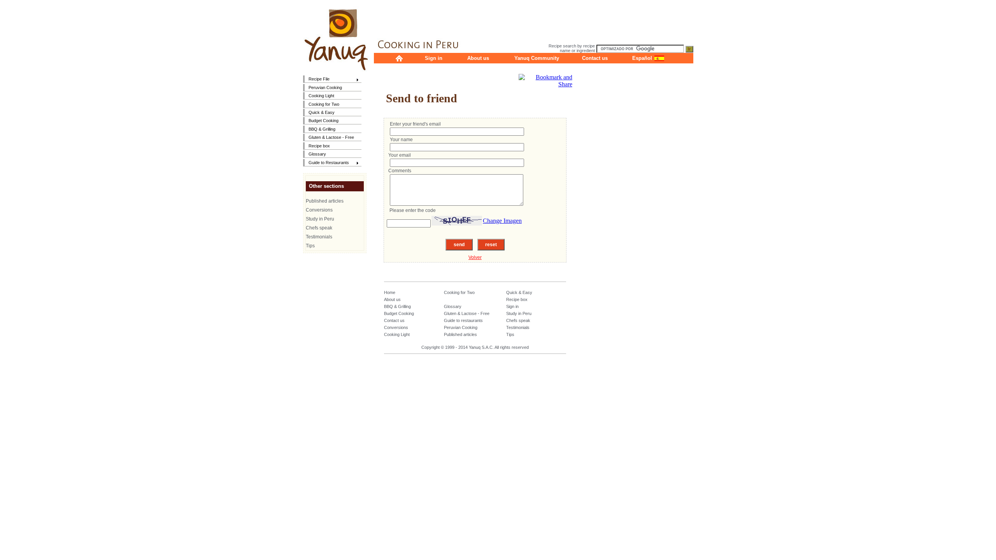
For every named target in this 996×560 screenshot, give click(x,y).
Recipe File (316, 79)
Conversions (319, 210)
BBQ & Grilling (322, 129)
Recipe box (319, 146)
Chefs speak (319, 228)
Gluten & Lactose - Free (331, 137)
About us (478, 58)
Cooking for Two (324, 104)
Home (389, 292)
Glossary (317, 154)
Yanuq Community (536, 58)
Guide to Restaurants (326, 163)
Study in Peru (320, 219)
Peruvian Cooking (325, 87)
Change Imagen (502, 220)
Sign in (433, 58)
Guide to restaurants (463, 320)
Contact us (595, 58)
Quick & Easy (322, 112)
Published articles (325, 201)
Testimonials (319, 237)
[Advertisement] (533, 17)
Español (642, 58)
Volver (475, 257)
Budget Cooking (323, 120)
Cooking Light (321, 95)
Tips (310, 245)
